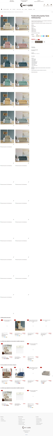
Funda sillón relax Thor (5, 357)
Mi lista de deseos (38, 424)
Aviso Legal (20, 418)
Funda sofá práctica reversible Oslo (17, 381)
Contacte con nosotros (22, 424)
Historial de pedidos (39, 419)
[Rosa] (16, 335)
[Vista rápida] (12, 322)
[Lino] (15, 335)
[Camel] (3, 358)
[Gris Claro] (18, 335)
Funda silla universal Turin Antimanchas (18, 334)
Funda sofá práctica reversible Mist (43, 381)
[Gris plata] (5, 358)
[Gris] (42, 335)
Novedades (2, 419)
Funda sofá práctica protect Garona (43, 334)
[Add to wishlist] (44, 42)
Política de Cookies (21, 423)
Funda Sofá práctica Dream (4, 381)
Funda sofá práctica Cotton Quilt (30, 334)
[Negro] (8, 358)
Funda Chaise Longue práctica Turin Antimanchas (5, 335)
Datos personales (38, 418)
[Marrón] (7, 358)
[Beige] (28, 335)
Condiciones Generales (22, 419)
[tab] (42, 56)
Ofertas (2, 418)
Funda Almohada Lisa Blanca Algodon (18, 358)
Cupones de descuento (39, 423)
